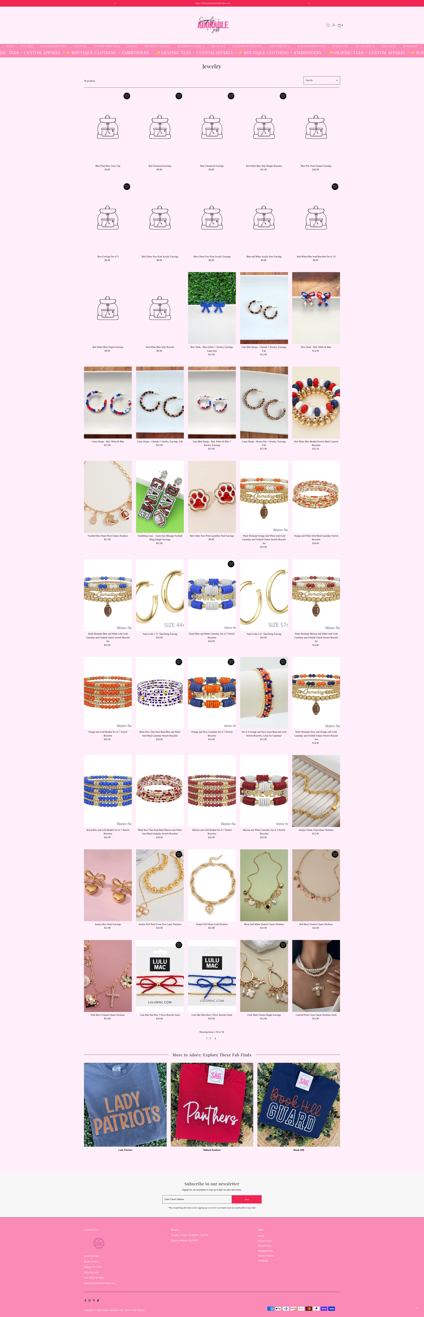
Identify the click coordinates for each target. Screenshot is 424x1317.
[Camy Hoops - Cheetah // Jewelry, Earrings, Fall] (160, 403)
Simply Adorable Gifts (112, 1310)
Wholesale (410, 46)
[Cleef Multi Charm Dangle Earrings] (264, 976)
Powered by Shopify (135, 1310)
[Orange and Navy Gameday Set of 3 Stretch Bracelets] (212, 693)
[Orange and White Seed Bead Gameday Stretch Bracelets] (316, 497)
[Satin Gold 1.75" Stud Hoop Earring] (160, 595)
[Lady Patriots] (125, 1104)
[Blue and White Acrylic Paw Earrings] (264, 218)
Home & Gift (340, 46)
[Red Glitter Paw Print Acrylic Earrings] (160, 218)
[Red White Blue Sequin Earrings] (108, 308)
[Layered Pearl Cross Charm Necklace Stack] (316, 976)
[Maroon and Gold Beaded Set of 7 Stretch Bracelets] (212, 791)
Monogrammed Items (311, 46)
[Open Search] (328, 25)
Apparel (132, 46)
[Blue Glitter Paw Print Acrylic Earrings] (212, 218)
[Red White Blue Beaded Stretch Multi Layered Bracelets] (316, 403)
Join (247, 1199)
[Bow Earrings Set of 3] (108, 218)
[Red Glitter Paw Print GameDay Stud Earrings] (212, 497)
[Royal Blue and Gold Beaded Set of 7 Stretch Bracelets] (108, 791)
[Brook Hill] (298, 1104)
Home (10, 46)
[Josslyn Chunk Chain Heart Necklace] (316, 791)
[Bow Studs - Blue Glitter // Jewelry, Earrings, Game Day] (212, 308)
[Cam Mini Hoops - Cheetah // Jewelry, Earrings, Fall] (264, 308)
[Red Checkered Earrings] (160, 127)
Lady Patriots (278, 46)
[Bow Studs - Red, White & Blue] (316, 308)
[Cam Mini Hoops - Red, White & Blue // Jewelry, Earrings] (212, 403)
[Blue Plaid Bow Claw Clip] (108, 127)
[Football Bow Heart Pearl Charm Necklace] (108, 497)
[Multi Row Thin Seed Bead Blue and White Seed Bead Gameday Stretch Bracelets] (160, 693)
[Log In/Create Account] (333, 25)
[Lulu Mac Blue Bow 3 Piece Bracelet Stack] (212, 976)
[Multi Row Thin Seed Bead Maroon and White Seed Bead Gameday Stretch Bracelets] (160, 791)
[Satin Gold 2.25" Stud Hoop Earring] (264, 595)
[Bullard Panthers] (212, 1104)
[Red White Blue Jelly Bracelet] (160, 308)
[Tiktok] (98, 1301)
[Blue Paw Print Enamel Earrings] (316, 127)
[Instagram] (89, 1301)
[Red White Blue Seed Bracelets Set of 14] (316, 218)
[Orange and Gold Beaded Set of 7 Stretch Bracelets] (108, 693)
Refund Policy (264, 1246)
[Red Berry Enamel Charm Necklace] (316, 885)
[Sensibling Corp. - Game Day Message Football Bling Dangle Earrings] (160, 497)
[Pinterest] (94, 1301)
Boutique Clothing (157, 46)
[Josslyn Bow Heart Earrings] (108, 885)
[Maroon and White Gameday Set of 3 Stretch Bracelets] (264, 791)
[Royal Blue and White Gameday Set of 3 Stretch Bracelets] (212, 595)
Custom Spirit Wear (107, 46)
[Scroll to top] (417, 1308)
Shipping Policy (265, 1251)
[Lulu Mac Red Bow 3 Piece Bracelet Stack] (160, 976)
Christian (80, 46)
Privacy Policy (265, 1241)
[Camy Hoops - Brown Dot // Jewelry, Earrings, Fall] (264, 403)
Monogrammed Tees (53, 46)
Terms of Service (266, 1256)
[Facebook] (85, 1301)
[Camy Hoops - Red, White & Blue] (108, 403)
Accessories (364, 46)
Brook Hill (218, 46)
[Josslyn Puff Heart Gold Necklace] (212, 885)
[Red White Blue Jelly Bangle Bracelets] (264, 127)
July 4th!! (27, 46)
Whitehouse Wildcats (247, 46)
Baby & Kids (388, 46)
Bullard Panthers (190, 46)
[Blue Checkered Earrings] (212, 127)
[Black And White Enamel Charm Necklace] (264, 885)
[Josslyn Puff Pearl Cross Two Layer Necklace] (160, 885)
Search (261, 1236)
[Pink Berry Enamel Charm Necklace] (108, 976)
